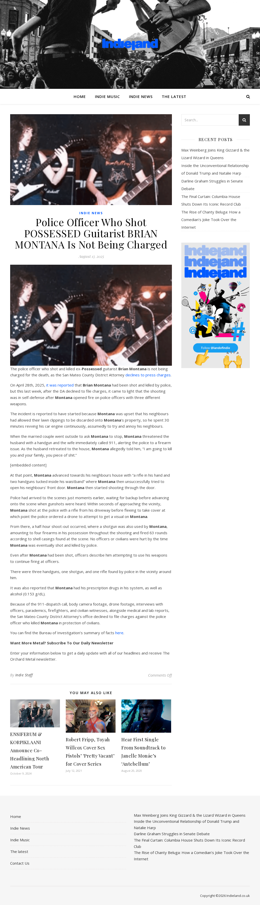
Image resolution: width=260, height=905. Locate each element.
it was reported (60, 385)
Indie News (141, 96)
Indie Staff (24, 675)
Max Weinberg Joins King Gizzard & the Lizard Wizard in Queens (190, 815)
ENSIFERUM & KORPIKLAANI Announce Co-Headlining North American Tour (29, 750)
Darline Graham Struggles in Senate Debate (172, 833)
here (119, 632)
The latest (174, 96)
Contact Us (19, 863)
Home (80, 96)
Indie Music (107, 96)
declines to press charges (148, 374)
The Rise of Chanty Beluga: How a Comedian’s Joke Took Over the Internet (210, 219)
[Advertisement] (215, 452)
